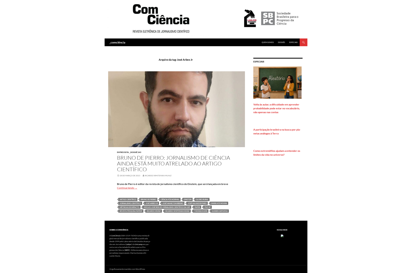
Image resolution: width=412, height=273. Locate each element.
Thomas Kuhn (200, 211)
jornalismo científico (130, 203)
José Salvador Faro (197, 203)
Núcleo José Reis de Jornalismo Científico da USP (167, 207)
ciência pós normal (170, 199)
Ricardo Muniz (154, 211)
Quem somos (268, 42)
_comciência (117, 42)
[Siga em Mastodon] (282, 235)
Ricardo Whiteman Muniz (158, 175)
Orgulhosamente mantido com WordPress (127, 269)
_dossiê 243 (135, 152)
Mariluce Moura (219, 203)
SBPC (127, 250)
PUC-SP (208, 207)
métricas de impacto (129, 207)
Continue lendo (127, 187)
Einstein (188, 199)
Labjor (128, 244)
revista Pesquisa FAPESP (131, 211)
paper (197, 207)
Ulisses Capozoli (220, 211)
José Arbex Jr (151, 203)
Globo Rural (202, 199)
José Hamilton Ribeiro (172, 203)
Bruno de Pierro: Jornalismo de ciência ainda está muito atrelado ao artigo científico (173, 163)
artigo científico (128, 199)
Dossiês (281, 42)
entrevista (123, 152)
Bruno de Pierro (148, 199)
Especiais (293, 42)
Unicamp (139, 244)
